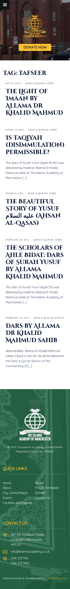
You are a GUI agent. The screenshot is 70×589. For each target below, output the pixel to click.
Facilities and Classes (17, 503)
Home (7, 483)
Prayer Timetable (47, 488)
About (7, 488)
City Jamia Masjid (15, 493)
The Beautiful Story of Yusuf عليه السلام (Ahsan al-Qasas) (33, 212)
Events (59, 317)
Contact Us (43, 498)
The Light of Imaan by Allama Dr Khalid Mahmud (34, 102)
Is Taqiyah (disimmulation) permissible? (35, 145)
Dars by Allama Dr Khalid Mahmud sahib (33, 333)
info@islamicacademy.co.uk (30, 551)
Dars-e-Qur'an (35, 83)
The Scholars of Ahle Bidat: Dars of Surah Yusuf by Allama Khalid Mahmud (35, 262)
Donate (40, 493)
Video (50, 83)
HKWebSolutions (57, 578)
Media (39, 483)
